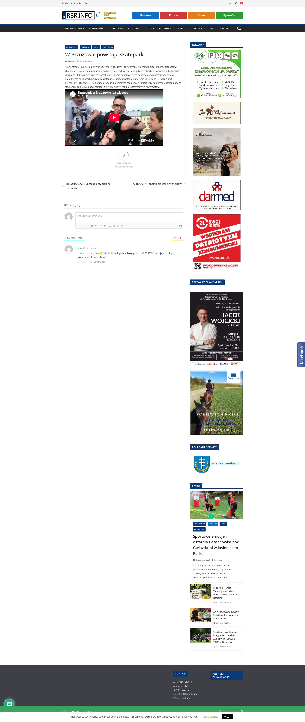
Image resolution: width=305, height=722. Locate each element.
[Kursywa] (83, 226)
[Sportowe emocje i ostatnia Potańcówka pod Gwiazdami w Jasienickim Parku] (216, 505)
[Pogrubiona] (78, 226)
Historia (149, 28)
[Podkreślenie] (87, 226)
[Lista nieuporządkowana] (101, 226)
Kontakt (225, 28)
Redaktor (89, 61)
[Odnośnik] (114, 226)
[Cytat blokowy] (105, 226)
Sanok (201, 15)
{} (118, 226)
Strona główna (74, 28)
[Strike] (92, 226)
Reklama (118, 28)
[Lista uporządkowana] (96, 226)
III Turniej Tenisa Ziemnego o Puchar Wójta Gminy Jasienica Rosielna (225, 592)
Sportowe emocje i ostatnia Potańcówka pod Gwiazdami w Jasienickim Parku (216, 545)
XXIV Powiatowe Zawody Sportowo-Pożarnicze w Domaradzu (226, 615)
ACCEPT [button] (227, 716)
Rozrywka (165, 28)
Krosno (173, 15)
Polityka (133, 28)
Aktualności (96, 28)
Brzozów (145, 15)
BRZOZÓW (213, 524)
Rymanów (229, 15)
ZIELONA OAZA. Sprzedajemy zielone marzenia (88, 186)
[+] (123, 226)
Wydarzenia (195, 28)
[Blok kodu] (110, 226)
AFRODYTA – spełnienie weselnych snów (157, 184)
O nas (211, 28)
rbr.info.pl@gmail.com (185, 693)
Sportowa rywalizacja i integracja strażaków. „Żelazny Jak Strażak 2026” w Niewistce (225, 637)
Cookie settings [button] (210, 716)
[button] (106, 28)
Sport (179, 28)
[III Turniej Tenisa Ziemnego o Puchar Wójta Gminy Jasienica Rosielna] (200, 595)
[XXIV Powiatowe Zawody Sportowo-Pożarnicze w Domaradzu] (200, 617)
